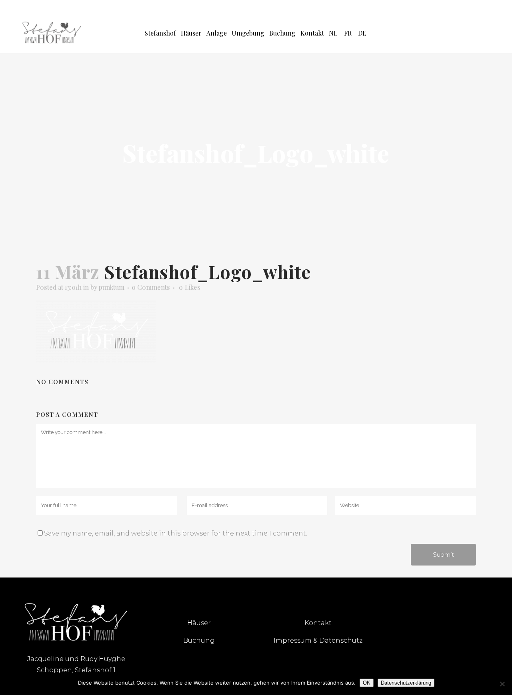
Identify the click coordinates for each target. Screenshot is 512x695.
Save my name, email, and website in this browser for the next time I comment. (175, 533)
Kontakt (318, 623)
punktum (111, 287)
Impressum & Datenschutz (318, 640)
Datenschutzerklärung (406, 683)
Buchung (199, 640)
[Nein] (502, 684)
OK (366, 683)
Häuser (199, 623)
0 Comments (151, 287)
